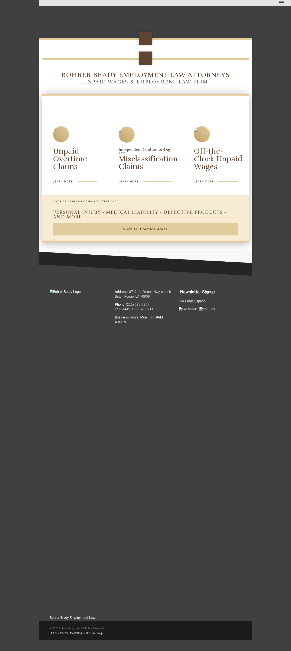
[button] (281, 2)
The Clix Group (94, 633)
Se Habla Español (193, 301)
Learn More (63, 181)
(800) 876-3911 (141, 309)
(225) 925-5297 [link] (137, 305)
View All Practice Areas (145, 229)
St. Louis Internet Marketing (66, 633)
